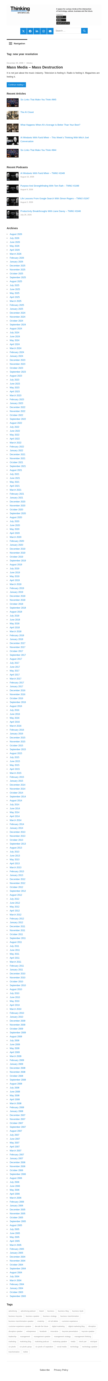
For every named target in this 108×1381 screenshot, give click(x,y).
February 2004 (17, 1284)
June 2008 (15, 1091)
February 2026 (17, 258)
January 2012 (16, 922)
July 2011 (14, 946)
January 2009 (16, 1064)
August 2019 (16, 564)
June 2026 (15, 242)
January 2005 (16, 1253)
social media (62, 1347)
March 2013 (15, 867)
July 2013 (14, 851)
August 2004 (16, 1272)
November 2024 (17, 317)
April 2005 (15, 1241)
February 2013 (17, 871)
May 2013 (14, 859)
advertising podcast (28, 1311)
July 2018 (14, 615)
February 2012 (17, 918)
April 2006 (15, 1194)
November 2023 (17, 364)
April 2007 (15, 1146)
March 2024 (15, 348)
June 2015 (15, 761)
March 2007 (15, 1150)
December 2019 (17, 549)
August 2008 (16, 1083)
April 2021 (15, 486)
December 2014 (17, 785)
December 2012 (17, 879)
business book (77, 1311)
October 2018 (16, 604)
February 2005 (17, 1249)
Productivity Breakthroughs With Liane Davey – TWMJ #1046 (50, 211)
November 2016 (17, 694)
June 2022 (15, 431)
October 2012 (16, 887)
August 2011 (16, 942)
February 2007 (17, 1154)
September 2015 (18, 749)
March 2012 (15, 914)
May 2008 (14, 1095)
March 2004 (15, 1280)
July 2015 (14, 757)
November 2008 (17, 1072)
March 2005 (15, 1245)
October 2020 (16, 509)
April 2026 (15, 250)
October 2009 (16, 1028)
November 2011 (17, 930)
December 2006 (17, 1162)
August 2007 (16, 1131)
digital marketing (58, 1326)
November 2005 (17, 1213)
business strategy (50, 1316)
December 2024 (17, 313)
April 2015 (15, 769)
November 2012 (17, 883)
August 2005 (16, 1225)
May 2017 (14, 670)
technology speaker (89, 1347)
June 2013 (15, 855)
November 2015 (17, 741)
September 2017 (18, 655)
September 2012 (18, 891)
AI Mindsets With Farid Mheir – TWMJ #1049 (42, 173)
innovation (54, 1331)
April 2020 (15, 533)
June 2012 (15, 903)
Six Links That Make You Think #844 (38, 150)
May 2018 (14, 623)
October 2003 (16, 1292)
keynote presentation (70, 1331)
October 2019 (16, 557)
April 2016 (15, 722)
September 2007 (18, 1127)
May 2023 (14, 387)
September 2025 (18, 277)
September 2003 (18, 1296)
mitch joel (82, 1342)
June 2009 (15, 1044)
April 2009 (15, 1052)
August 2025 (16, 281)
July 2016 (14, 710)
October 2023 (16, 368)
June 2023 (15, 383)
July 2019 (14, 568)
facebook (43, 1331)
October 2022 (16, 415)
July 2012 (14, 899)
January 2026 (16, 261)
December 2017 (17, 643)
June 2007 (15, 1139)
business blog (63, 1311)
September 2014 (18, 796)
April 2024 (15, 344)
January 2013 (16, 875)
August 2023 (16, 376)
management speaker (42, 1337)
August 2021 (16, 470)
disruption (92, 1326)
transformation (14, 1352)
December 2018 (17, 596)
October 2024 (16, 321)
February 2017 (17, 682)
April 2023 (15, 391)
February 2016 (17, 730)
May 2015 (14, 765)
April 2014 (15, 816)
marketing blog (25, 1342)
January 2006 (16, 1205)
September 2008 (18, 1080)
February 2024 (17, 352)
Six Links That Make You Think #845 (38, 99)
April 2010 (15, 1005)
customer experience (70, 1321)
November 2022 (17, 411)
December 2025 (17, 265)
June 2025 (15, 289)
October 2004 (16, 1264)
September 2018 (18, 608)
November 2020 (17, 505)
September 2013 (18, 844)
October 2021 (16, 462)
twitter (25, 1352)
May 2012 (14, 906)
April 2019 (15, 580)
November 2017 (17, 647)
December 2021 (17, 454)
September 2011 (18, 938)
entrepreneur (31, 1331)
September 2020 (18, 513)
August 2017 (16, 659)
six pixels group (26, 1347)
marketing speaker (60, 1342)
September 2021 (18, 466)
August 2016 (16, 706)
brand (41, 1311)
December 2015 (17, 737)
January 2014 (16, 828)
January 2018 (16, 639)
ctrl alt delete (53, 1321)
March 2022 (15, 442)
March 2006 (15, 1198)
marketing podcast (42, 1342)
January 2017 (16, 686)
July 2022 (14, 427)
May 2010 (14, 1001)
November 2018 (17, 600)
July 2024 (14, 332)
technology (74, 1347)
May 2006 (14, 1190)
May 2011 (14, 954)
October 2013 (16, 840)
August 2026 (16, 234)
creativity (40, 1321)
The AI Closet (27, 112)
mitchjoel (93, 1342)
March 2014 (15, 820)
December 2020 (17, 501)
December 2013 (17, 832)
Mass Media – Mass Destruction (35, 67)
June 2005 (15, 1233)
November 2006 (17, 1166)
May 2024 (14, 340)
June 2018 (15, 619)
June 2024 (15, 336)
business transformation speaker (21, 1321)
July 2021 (14, 474)
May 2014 (14, 812)
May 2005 (14, 1237)
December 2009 (17, 1021)
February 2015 (17, 777)
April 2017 (15, 674)
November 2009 (17, 1025)
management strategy (62, 1337)
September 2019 (18, 560)
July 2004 (14, 1276)
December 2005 (17, 1209)
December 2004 (17, 1257)
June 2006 (15, 1186)
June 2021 (15, 478)
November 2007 (17, 1119)
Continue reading (15, 85)
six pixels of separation (44, 1347)
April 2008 (15, 1099)
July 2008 (14, 1087)
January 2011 (16, 969)
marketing (12, 1342)
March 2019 (15, 584)
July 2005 (14, 1229)
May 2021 (14, 482)
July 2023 (14, 379)
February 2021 (17, 494)
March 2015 (15, 773)
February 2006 (17, 1202)
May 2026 (14, 246)
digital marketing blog (76, 1326)
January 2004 (16, 1288)
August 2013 (16, 848)
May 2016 (14, 718)
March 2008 (15, 1103)
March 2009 (15, 1056)
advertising (13, 1311)
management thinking (83, 1337)
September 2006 (18, 1174)
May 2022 (14, 434)
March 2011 (15, 962)
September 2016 (18, 702)
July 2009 (14, 1040)
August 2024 (16, 328)
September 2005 (18, 1221)
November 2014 (17, 789)
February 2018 (17, 635)
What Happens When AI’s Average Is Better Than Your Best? (50, 125)
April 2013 (15, 863)
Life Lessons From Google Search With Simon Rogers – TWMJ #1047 (54, 198)
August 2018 (16, 612)
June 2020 (15, 525)
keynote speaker (88, 1331)
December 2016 (17, 690)
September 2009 (18, 1032)
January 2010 (16, 1017)
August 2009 (16, 1036)
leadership (12, 1337)
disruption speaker (16, 1331)
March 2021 (15, 490)
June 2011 (15, 950)
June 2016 (15, 714)
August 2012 (16, 895)
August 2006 (16, 1178)
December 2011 (17, 926)
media (73, 1342)
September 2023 (18, 372)
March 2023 (15, 395)
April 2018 (15, 627)
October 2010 (16, 981)
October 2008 (16, 1076)
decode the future (41, 1326)
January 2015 (16, 781)
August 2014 (16, 800)
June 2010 (15, 997)
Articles (29, 63)
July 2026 (14, 238)
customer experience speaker (20, 1326)
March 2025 (15, 301)
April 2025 (15, 297)
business (50, 1311)
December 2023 (17, 360)
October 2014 (16, 793)
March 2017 (15, 678)
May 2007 (14, 1142)
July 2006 (14, 1182)
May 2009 (14, 1048)
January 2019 (16, 592)
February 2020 (17, 541)
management (25, 1337)
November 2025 (17, 269)
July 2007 (14, 1135)
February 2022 (17, 446)
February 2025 (17, 305)
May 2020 (14, 529)
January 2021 (16, 497)
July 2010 (14, 993)
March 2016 (15, 726)
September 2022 (18, 419)
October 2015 (16, 745)
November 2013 (17, 836)
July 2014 (14, 804)
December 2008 (17, 1068)
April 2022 (15, 438)
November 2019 (17, 553)
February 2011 (17, 966)
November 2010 (17, 977)
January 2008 (16, 1111)
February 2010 (17, 1013)
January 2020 (16, 545)
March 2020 (15, 537)
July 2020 (14, 521)
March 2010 (15, 1009)
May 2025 (14, 293)
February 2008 (17, 1107)
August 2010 (16, 989)
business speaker (32, 1316)
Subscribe (45, 1370)
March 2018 (15, 631)
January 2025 (16, 309)
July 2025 (14, 285)
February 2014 (17, 824)
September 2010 (18, 985)
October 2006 (16, 1170)
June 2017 (15, 667)
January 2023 (16, 403)
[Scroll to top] (103, 1376)
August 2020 (16, 517)
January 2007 (16, 1158)
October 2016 (16, 698)
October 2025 (16, 273)
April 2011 (14, 958)
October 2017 (16, 651)
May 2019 (14, 576)
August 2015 (16, 753)
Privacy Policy (61, 1370)
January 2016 (16, 733)
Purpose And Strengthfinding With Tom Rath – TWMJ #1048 (49, 186)
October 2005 (16, 1217)
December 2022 (17, 407)
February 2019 (17, 588)
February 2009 (17, 1060)
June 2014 (15, 808)
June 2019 (15, 572)
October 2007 (16, 1123)
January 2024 (16, 356)
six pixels (12, 1347)
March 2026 (15, 254)
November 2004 (17, 1261)
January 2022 (16, 450)
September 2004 (18, 1268)
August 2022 (16, 423)
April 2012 (15, 910)
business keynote (15, 1316)
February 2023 (17, 399)
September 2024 (18, 324)
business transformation (69, 1316)
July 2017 (14, 663)
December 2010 (17, 973)
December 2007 (17, 1115)
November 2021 (17, 458)
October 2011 (16, 934)
